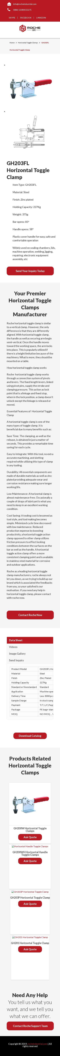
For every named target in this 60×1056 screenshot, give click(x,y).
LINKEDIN (41, 17)
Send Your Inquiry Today (30, 271)
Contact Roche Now (30, 615)
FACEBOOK (25, 17)
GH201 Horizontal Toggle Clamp (30, 943)
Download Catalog (30, 735)
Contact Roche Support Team (30, 1026)
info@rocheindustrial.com (24, 4)
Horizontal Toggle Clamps (28, 43)
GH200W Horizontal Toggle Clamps (30, 830)
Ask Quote (30, 837)
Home (12, 43)
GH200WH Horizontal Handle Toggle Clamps (30, 853)
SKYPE (12, 17)
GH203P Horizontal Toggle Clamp (30, 897)
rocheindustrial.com (37, 1043)
